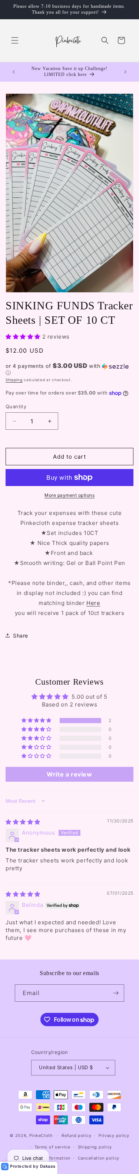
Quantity (16, 406)
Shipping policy (95, 1147)
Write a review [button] (69, 774)
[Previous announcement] (14, 72)
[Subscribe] (115, 993)
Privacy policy (114, 1135)
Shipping (14, 380)
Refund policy (76, 1135)
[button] (15, 40)
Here (93, 602)
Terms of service (52, 1147)
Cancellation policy (98, 1158)
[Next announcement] (125, 72)
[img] (23, 821)
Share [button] (20, 635)
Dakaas (48, 1166)
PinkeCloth (41, 1135)
